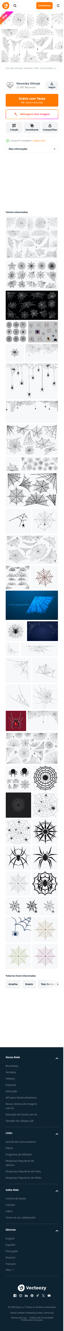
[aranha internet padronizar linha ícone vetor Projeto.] (18, 1150)
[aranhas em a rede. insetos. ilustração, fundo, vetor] (18, 1047)
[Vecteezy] (5, 5)
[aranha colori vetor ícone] (46, 351)
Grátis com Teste (32, 100)
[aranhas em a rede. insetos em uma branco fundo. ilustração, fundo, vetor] (18, 1020)
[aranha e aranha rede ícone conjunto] (21, 352)
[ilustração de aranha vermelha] (43, 856)
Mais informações (18, 146)
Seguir (52, 87)
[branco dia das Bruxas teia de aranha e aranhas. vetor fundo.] (18, 583)
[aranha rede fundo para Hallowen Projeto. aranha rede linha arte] (45, 737)
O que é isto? (39, 140)
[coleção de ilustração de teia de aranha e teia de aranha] (18, 940)
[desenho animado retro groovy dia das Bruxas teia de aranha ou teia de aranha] (19, 665)
